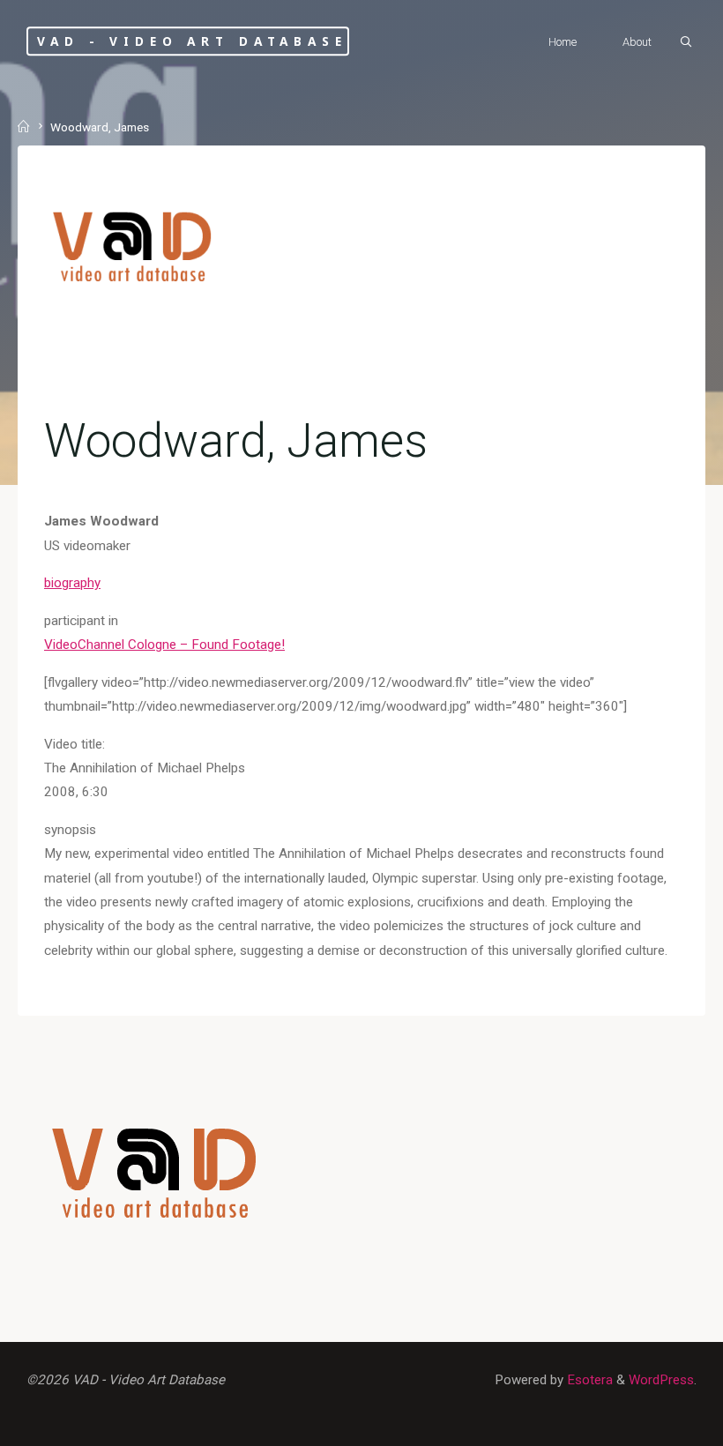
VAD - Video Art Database (192, 41)
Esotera (588, 1380)
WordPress (661, 1380)
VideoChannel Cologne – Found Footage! (164, 644)
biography (72, 583)
